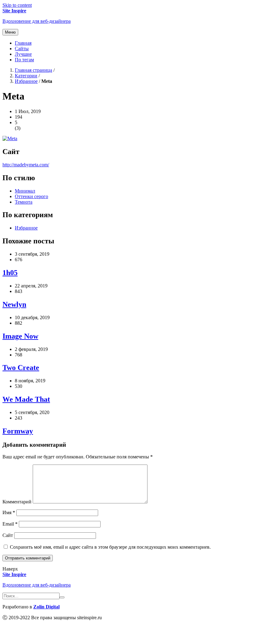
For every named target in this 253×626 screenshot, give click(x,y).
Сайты (22, 48)
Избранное (26, 81)
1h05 (10, 273)
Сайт (7, 535)
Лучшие (23, 54)
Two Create (20, 368)
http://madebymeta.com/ (25, 164)
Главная (23, 43)
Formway (17, 431)
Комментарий (16, 501)
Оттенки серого (31, 196)
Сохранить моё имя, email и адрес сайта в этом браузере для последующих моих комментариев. (110, 547)
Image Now (20, 336)
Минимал (25, 190)
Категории (26, 75)
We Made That (26, 399)
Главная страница (33, 70)
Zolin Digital (46, 606)
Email (10, 523)
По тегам (24, 59)
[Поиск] (62, 597)
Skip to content (17, 5)
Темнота (23, 202)
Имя (8, 512)
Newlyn (14, 304)
